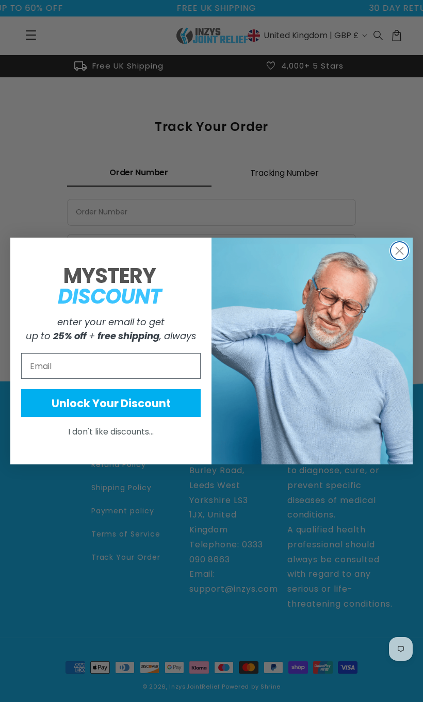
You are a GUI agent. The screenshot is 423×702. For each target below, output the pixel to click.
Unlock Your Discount (111, 403)
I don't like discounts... (111, 432)
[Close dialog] (400, 251)
